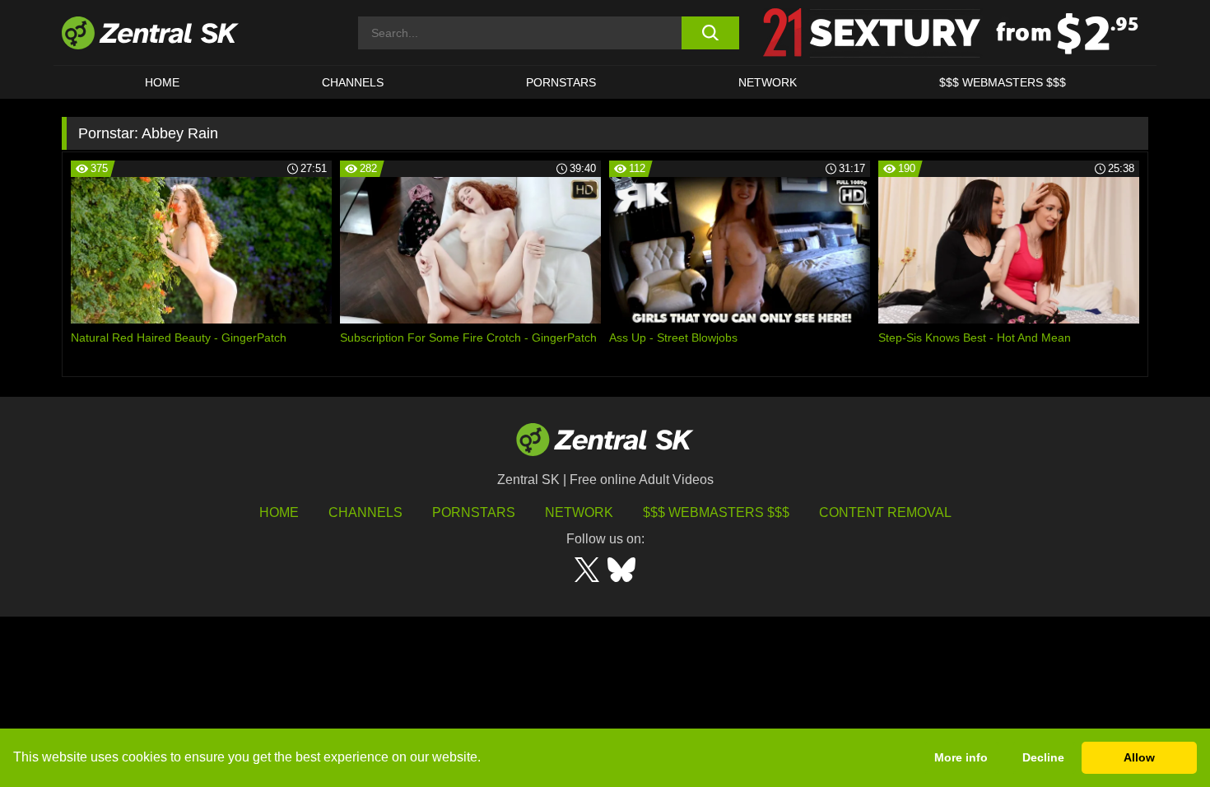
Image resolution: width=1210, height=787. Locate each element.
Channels (353, 82)
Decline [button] (1043, 757)
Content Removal (885, 512)
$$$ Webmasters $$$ (1002, 82)
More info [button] (961, 757)
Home (162, 82)
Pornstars (561, 82)
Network (767, 82)
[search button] (710, 32)
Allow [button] (1139, 757)
